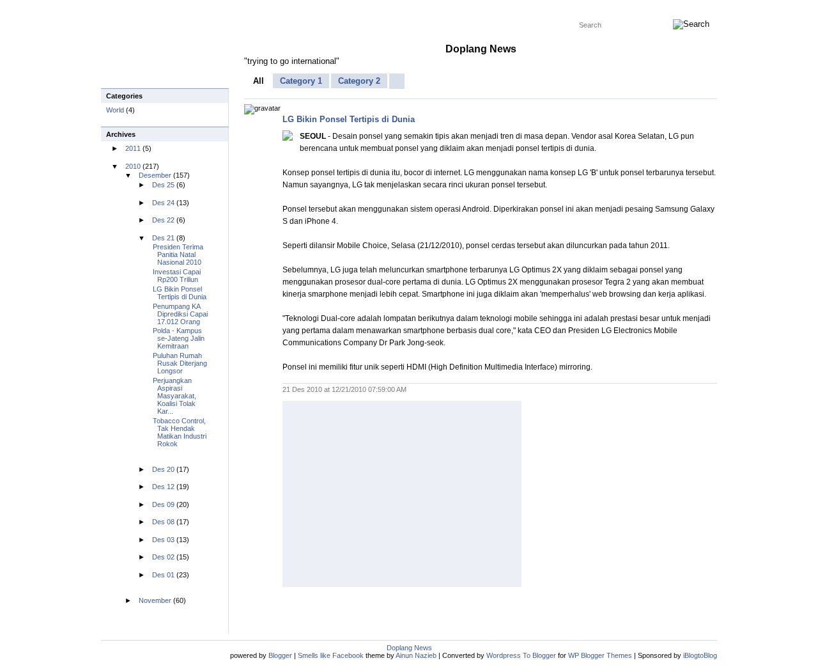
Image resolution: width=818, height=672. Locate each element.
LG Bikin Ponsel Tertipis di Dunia (348, 119)
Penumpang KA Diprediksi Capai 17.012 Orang (180, 313)
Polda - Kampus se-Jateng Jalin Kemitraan (178, 338)
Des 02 (163, 557)
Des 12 (163, 486)
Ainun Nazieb (416, 655)
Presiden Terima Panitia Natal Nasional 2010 (178, 254)
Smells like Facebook (331, 655)
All (258, 81)
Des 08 (163, 522)
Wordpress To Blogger (249, 8)
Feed (570, 8)
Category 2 (359, 81)
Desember (155, 175)
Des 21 (163, 238)
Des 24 (163, 203)
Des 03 (163, 539)
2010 (133, 166)
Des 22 (163, 220)
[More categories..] (397, 81)
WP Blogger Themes (168, 8)
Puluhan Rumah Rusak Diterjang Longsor (180, 363)
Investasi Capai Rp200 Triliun (177, 275)
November (155, 600)
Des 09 (163, 504)
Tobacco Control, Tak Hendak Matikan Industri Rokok (179, 432)
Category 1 (301, 81)
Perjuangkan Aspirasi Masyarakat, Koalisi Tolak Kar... (174, 396)
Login (598, 8)
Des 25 (163, 185)
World (116, 110)
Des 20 (163, 469)
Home (115, 8)
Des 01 (163, 575)
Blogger (280, 655)
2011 (133, 148)
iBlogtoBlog (700, 655)
